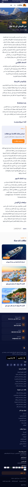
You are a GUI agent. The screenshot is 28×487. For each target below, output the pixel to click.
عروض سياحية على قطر (21, 406)
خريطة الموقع (23, 484)
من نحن (24, 413)
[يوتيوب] (14, 364)
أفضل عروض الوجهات (21, 372)
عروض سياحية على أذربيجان (20, 383)
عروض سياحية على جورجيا (21, 381)
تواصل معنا (24, 423)
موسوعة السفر (23, 441)
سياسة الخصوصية (22, 418)
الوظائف (24, 425)
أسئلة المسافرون (22, 443)
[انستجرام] (18, 364)
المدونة (24, 446)
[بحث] (14, 5)
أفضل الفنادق (23, 439)
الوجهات (24, 436)
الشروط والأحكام (23, 420)
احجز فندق (24, 434)
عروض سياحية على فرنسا (21, 404)
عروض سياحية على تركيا (21, 393)
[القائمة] (11, 5)
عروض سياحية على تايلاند (21, 386)
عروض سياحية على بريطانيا (20, 399)
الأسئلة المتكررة (23, 416)
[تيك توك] (11, 364)
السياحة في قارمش (17, 228)
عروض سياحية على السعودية (20, 402)
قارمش (24, 22)
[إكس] (21, 364)
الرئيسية (25, 19)
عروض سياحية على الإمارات (20, 397)
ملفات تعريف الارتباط (6, 481)
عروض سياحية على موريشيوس (20, 395)
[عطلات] (21, 5)
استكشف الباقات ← (18, 141)
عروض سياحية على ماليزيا (21, 374)
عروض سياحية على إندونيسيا (20, 379)
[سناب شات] (7, 364)
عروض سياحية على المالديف (20, 376)
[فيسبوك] (25, 364)
